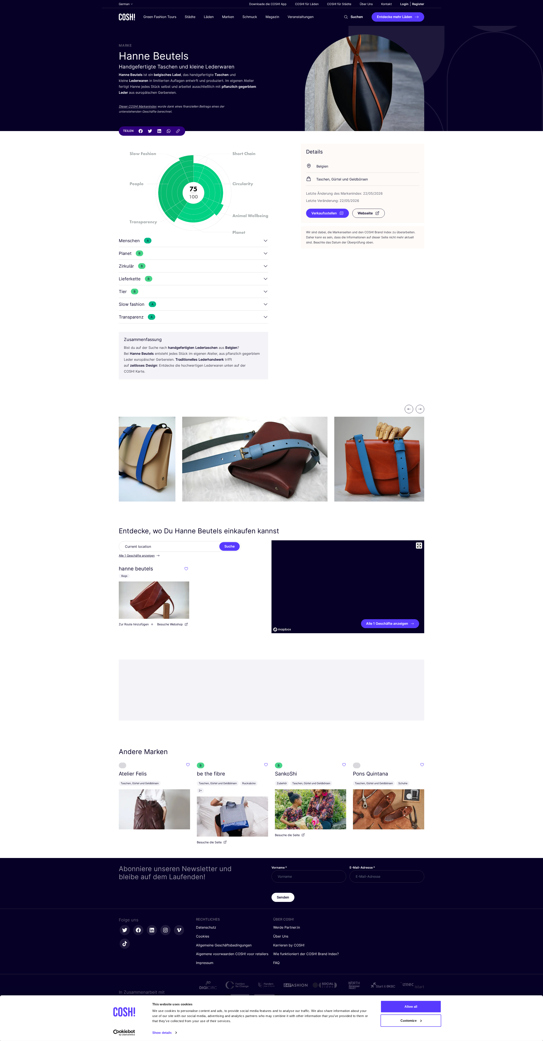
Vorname (279, 867)
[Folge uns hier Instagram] (165, 930)
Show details (162, 1032)
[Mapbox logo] (282, 629)
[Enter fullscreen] (419, 545)
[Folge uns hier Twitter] (125, 930)
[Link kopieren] (178, 131)
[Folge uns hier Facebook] (138, 930)
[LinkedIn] (159, 131)
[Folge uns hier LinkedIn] (152, 930)
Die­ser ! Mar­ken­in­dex (138, 106)
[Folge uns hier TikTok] (125, 944)
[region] (348, 586)
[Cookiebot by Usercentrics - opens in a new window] (124, 1033)
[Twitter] (150, 131)
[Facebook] (140, 131)
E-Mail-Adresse (362, 867)
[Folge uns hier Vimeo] (179, 930)
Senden (283, 897)
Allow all (410, 1006)
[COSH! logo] (127, 16)
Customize (408, 1020)
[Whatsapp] (168, 131)
